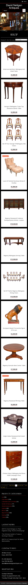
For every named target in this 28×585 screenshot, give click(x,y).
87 (1, 487)
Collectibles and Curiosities (9, 501)
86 (25, 485)
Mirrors (4, 510)
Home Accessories (7, 506)
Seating (4, 515)
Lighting (4, 508)
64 (22, 485)
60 (14, 485)
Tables (3, 517)
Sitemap (24, 583)
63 (20, 485)
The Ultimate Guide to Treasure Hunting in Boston (12, 535)
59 (12, 485)
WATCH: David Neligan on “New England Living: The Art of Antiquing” (13, 530)
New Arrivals (5, 513)
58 (10, 485)
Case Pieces (5, 499)
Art (2, 497)
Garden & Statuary (7, 504)
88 (3, 487)
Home (2, 31)
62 (18, 485)
